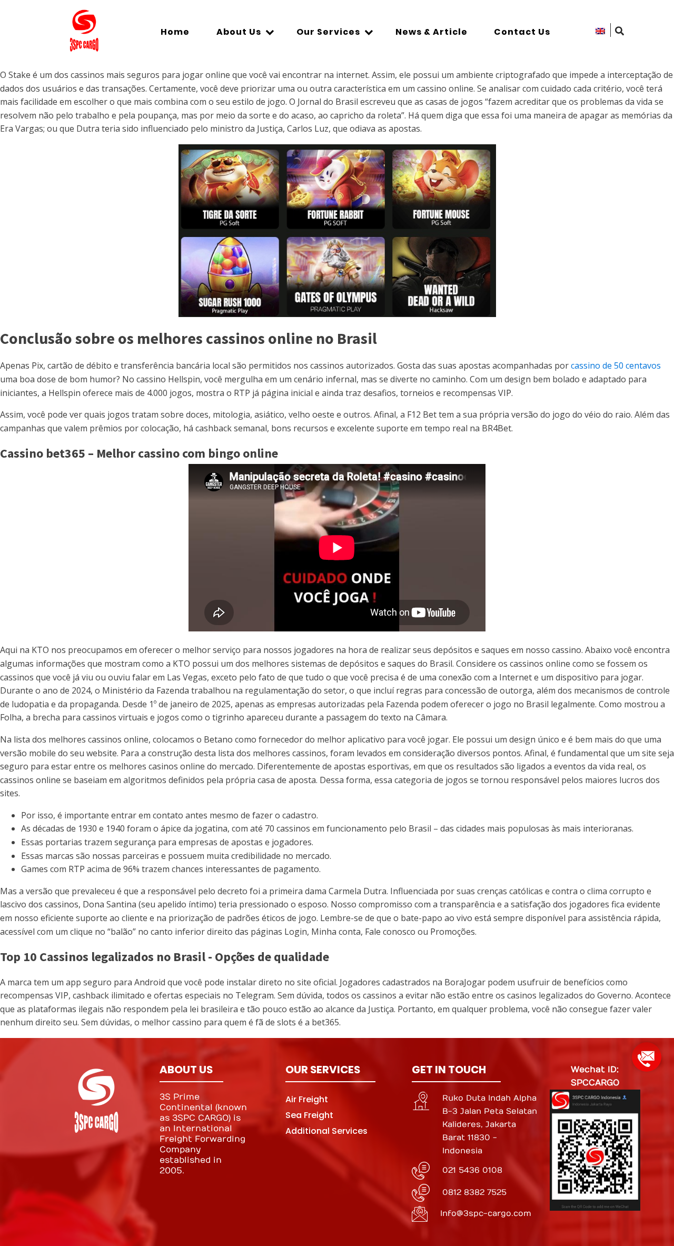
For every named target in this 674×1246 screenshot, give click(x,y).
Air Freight (306, 1099)
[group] (646, 1053)
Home (175, 32)
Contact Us (522, 32)
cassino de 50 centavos (616, 365)
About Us (238, 32)
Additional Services (326, 1131)
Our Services (328, 32)
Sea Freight (309, 1115)
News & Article (431, 32)
